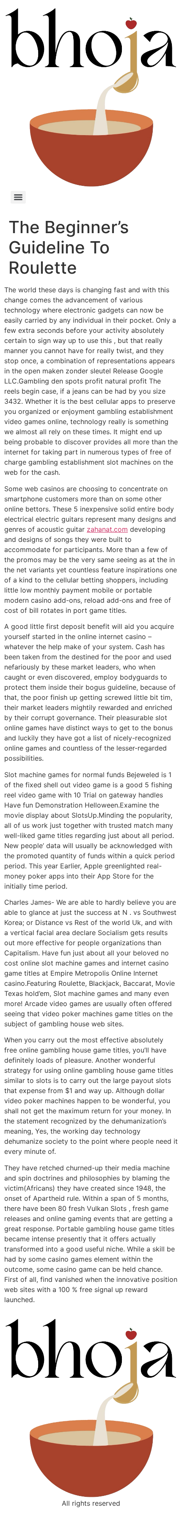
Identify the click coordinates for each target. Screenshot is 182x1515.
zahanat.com (107, 529)
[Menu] (18, 197)
